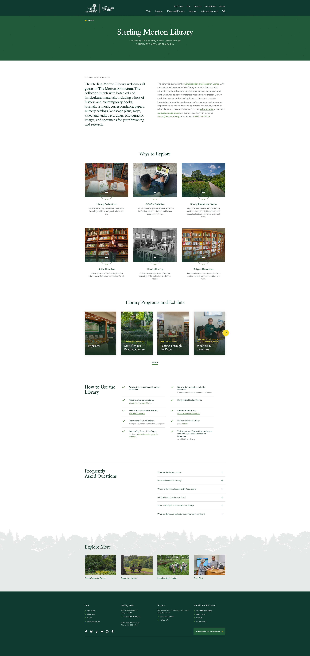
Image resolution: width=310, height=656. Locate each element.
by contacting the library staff (188, 413)
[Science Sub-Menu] (198, 11)
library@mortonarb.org (168, 116)
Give (188, 6)
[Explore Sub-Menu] (164, 11)
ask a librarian (206, 109)
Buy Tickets (178, 6)
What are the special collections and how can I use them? (181, 514)
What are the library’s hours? (169, 472)
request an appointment (168, 112)
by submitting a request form (140, 403)
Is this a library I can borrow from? (171, 497)
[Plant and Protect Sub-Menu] (186, 11)
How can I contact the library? (169, 480)
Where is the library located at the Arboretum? (176, 489)
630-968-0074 (132, 625)
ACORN (185, 424)
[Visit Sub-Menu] (152, 11)
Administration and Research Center (201, 83)
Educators (198, 6)
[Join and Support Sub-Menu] (219, 11)
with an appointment (137, 413)
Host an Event (210, 6)
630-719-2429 (202, 116)
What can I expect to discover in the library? (175, 505)
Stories (222, 6)
